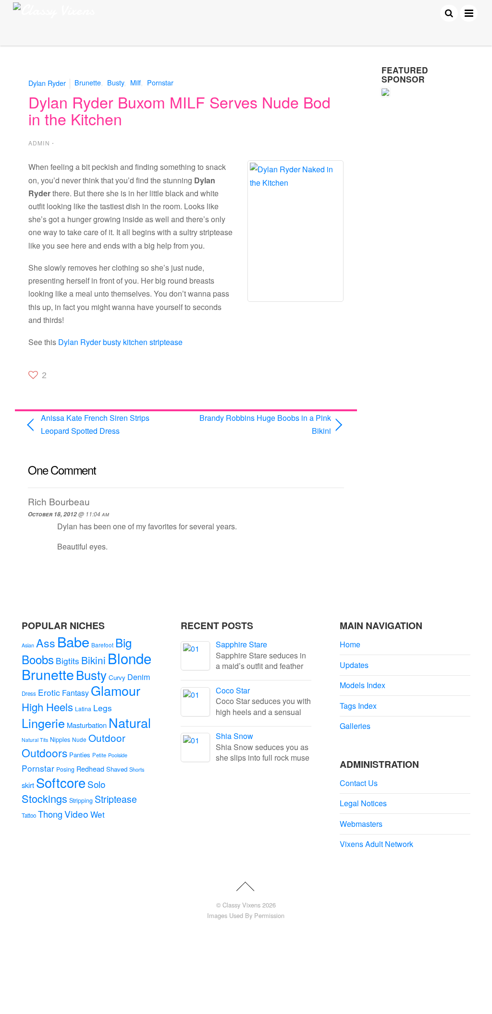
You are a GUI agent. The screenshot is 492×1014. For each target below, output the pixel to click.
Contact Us (359, 782)
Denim (138, 676)
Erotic (49, 692)
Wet (97, 814)
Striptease (116, 799)
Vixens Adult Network (376, 843)
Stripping (81, 800)
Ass (45, 642)
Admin (39, 143)
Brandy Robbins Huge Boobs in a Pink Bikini (263, 424)
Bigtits (67, 661)
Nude (79, 739)
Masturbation (87, 725)
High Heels (47, 706)
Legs (102, 708)
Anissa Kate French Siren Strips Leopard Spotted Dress (95, 424)
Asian (28, 645)
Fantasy (75, 692)
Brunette (87, 82)
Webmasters (361, 823)
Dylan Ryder (47, 82)
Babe (73, 641)
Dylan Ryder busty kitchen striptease (120, 341)
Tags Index (358, 705)
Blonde (129, 658)
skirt (28, 785)
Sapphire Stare (241, 644)
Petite (99, 755)
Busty (115, 82)
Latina (83, 708)
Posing (65, 769)
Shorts (137, 769)
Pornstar (160, 82)
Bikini (93, 660)
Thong (50, 814)
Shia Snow (234, 735)
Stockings (44, 798)
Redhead (90, 768)
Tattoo (29, 815)
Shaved (116, 769)
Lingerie (43, 722)
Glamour (115, 690)
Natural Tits (35, 739)
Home (350, 644)
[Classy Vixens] (54, 10)
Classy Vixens (241, 904)
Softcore (61, 782)
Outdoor (106, 737)
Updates (354, 664)
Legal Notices (363, 803)
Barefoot (102, 645)
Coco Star (233, 690)
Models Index (362, 685)
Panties (79, 754)
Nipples (60, 739)
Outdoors (44, 753)
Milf (135, 82)
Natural (130, 722)
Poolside (117, 755)
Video (76, 813)
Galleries (355, 725)
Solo (96, 783)
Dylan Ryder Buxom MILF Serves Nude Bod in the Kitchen (179, 110)
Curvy (117, 677)
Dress (29, 693)
